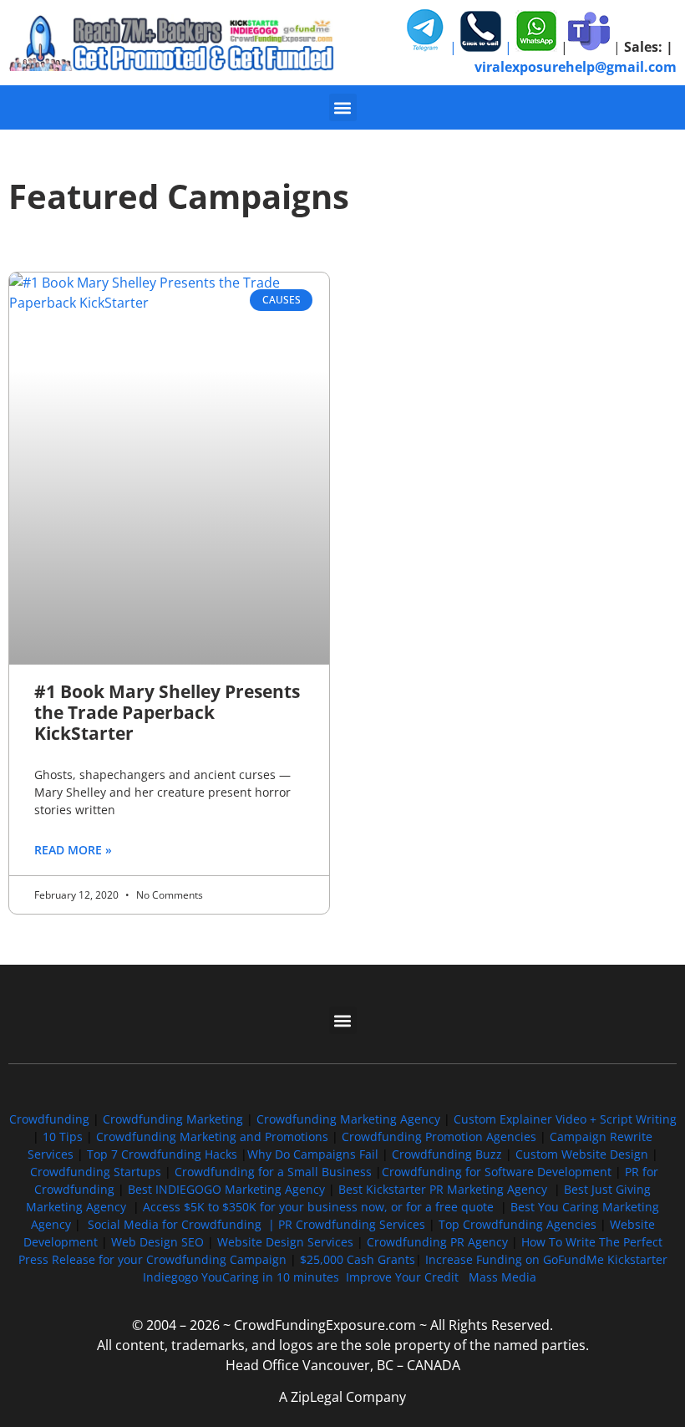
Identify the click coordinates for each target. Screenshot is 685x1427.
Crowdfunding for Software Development (496, 1172)
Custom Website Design (581, 1154)
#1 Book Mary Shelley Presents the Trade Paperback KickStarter (167, 712)
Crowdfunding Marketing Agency (348, 1119)
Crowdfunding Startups (95, 1172)
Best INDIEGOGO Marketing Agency (226, 1189)
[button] (343, 107)
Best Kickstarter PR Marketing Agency (442, 1189)
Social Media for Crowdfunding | (183, 1224)
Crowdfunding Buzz (447, 1154)
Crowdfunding (49, 1119)
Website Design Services (285, 1242)
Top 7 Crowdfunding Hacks (162, 1154)
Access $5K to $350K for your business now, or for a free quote (318, 1207)
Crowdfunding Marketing (174, 1119)
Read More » (73, 850)
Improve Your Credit (404, 1277)
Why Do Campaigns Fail (312, 1154)
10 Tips (63, 1136)
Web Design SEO (157, 1242)
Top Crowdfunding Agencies (517, 1224)
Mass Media (502, 1277)
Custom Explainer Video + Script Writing (565, 1119)
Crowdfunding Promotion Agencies (439, 1136)
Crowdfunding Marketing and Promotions (212, 1136)
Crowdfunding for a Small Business (273, 1172)
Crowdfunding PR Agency (437, 1242)
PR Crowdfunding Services (351, 1224)
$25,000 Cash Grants (357, 1259)
